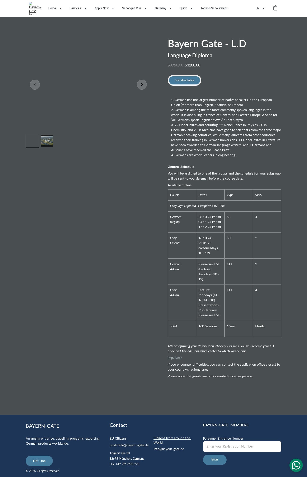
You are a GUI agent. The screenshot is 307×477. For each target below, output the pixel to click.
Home (52, 8)
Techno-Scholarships (214, 8)
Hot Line (39, 461)
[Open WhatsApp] (296, 465)
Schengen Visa (131, 8)
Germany (160, 8)
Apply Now (102, 8)
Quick (183, 8)
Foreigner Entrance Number (223, 438)
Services (75, 8)
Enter (214, 459)
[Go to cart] (275, 8)
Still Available (184, 80)
